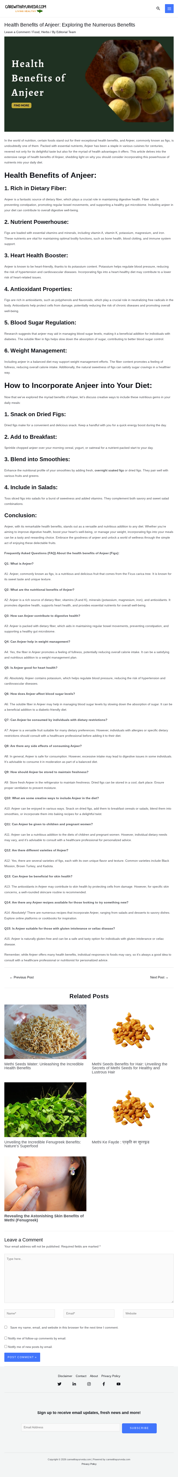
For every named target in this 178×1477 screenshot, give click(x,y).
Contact (81, 1376)
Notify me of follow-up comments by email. (37, 1338)
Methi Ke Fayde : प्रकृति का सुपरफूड (120, 1142)
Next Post (159, 977)
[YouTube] (118, 1384)
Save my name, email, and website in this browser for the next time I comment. (64, 1327)
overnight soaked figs (110, 470)
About (94, 1376)
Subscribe (139, 1428)
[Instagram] (89, 1384)
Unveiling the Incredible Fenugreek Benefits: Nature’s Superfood (42, 1144)
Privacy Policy (110, 1376)
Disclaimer (65, 1376)
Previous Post (22, 977)
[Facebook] (104, 1384)
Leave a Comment (17, 32)
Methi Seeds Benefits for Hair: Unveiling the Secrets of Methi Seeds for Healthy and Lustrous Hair (129, 1068)
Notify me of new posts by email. (30, 1347)
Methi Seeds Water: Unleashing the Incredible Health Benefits (44, 1066)
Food (36, 32)
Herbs (45, 32)
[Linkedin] (74, 1384)
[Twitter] (59, 1384)
